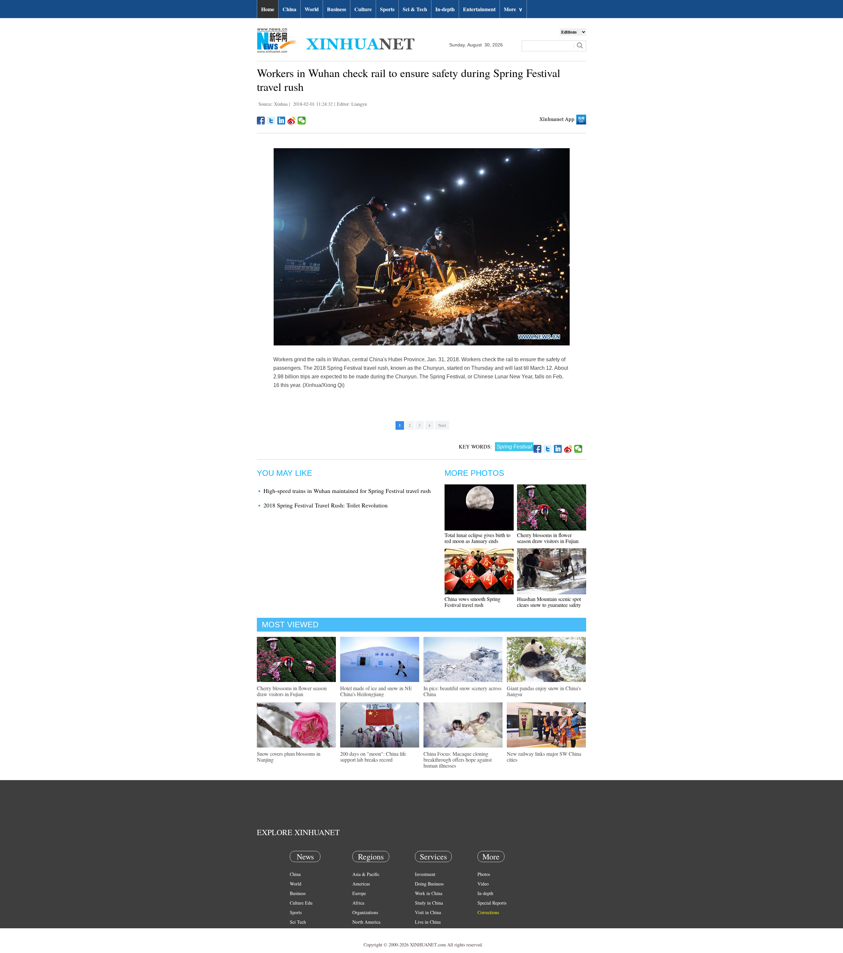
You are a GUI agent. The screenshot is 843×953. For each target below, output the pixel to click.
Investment (425, 874)
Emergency (425, 931)
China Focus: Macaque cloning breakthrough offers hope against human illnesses (457, 759)
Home (267, 9)
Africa (358, 903)
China (289, 9)
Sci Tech (298, 922)
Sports (387, 9)
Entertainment (479, 9)
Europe (359, 893)
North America (366, 922)
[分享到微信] (302, 120)
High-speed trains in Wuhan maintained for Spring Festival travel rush (347, 491)
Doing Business (429, 884)
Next (442, 425)
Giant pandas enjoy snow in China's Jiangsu (544, 691)
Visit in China (428, 912)
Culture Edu (301, 903)
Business (336, 9)
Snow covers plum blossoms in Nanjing (288, 756)
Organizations (365, 912)
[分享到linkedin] (281, 120)
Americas (361, 884)
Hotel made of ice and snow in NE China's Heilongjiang (376, 691)
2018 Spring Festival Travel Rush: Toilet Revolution (325, 505)
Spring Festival (514, 446)
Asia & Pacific (365, 874)
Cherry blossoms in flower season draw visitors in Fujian (548, 537)
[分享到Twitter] (271, 120)
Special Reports (491, 903)
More (513, 9)
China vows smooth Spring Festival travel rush (473, 601)
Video (483, 884)
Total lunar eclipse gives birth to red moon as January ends (477, 537)
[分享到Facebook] (261, 120)
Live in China (428, 922)
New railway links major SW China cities (544, 756)
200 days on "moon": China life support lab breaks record (373, 756)
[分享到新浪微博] (291, 120)
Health (296, 931)
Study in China (429, 903)
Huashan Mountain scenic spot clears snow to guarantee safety (549, 601)
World (312, 9)
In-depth (445, 9)
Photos (483, 874)
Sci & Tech (415, 9)
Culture (363, 9)
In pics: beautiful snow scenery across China (462, 691)
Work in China (428, 893)
